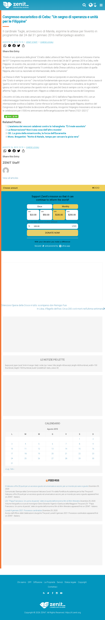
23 (93, 454)
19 (39, 454)
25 (25, 458)
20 (52, 454)
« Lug (7, 469)
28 (66, 458)
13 (52, 449)
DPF (30, 582)
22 (79, 454)
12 (39, 449)
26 (39, 458)
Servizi (60, 582)
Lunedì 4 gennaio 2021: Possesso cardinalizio (23, 510)
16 (93, 449)
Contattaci (52, 587)
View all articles (10, 178)
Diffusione (37, 582)
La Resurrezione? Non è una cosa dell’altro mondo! (34, 129)
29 (79, 458)
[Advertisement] (52, 284)
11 (25, 449)
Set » (12, 469)
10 (12, 449)
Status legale (70, 582)
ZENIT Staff (32, 42)
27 (52, 458)
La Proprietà (49, 582)
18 (25, 454)
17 (12, 454)
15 (79, 449)
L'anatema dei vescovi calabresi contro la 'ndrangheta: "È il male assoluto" (47, 126)
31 (12, 463)
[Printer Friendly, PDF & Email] (11, 116)
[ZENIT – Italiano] (29, 5)
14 (66, 449)
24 (12, 458)
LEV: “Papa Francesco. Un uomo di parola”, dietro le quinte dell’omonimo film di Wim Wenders (42, 501)
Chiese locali (46, 42)
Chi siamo (21, 582)
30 (93, 458)
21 (66, 454)
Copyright (82, 582)
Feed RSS (53, 480)
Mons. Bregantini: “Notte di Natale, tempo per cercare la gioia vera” (43, 136)
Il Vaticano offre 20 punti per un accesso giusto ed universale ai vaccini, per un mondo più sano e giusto (46, 486)
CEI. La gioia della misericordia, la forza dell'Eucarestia (37, 133)
